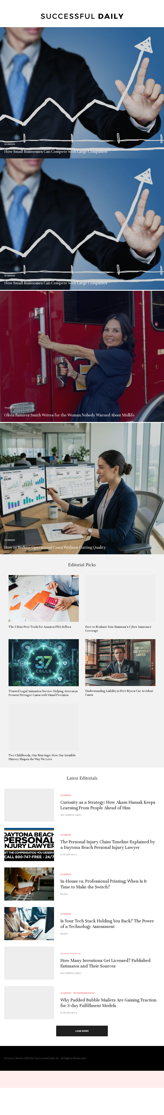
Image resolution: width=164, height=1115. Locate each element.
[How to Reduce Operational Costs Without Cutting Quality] (82, 488)
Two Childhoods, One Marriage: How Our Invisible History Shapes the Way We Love (42, 757)
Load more (82, 1030)
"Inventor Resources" (70, 953)
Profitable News (68, 854)
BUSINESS (65, 795)
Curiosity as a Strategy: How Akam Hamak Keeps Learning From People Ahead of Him (107, 805)
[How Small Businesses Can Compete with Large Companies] (82, 92)
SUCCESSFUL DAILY (70, 814)
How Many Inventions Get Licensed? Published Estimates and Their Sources (105, 963)
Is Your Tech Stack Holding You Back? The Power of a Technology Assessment (107, 923)
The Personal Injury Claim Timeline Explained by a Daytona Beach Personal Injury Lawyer (107, 844)
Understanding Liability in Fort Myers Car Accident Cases (119, 693)
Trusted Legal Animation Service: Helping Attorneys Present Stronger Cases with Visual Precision (43, 693)
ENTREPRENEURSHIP (84, 992)
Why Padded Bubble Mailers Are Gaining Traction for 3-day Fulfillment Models (108, 1002)
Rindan (64, 893)
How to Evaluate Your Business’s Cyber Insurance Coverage (118, 629)
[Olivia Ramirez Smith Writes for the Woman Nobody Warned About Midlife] (82, 356)
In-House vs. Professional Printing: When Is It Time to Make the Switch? (103, 884)
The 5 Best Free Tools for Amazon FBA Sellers (40, 627)
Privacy (9, 1058)
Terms (19, 1058)
